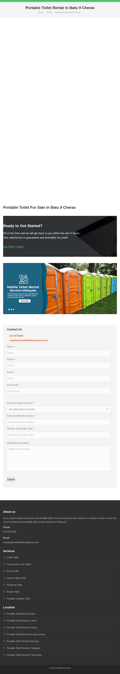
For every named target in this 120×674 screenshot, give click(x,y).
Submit (11, 479)
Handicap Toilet (14, 585)
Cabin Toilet (12, 557)
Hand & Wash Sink (16, 578)
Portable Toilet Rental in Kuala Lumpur (26, 634)
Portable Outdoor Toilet (18, 598)
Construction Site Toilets (19, 564)
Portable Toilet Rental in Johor (22, 620)
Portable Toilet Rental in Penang (23, 641)
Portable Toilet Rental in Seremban (24, 655)
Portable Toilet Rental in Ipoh (21, 613)
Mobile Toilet (13, 591)
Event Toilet (12, 571)
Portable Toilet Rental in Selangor (23, 648)
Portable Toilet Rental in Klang (22, 627)
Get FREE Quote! (13, 246)
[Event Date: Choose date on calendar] (7, 398)
